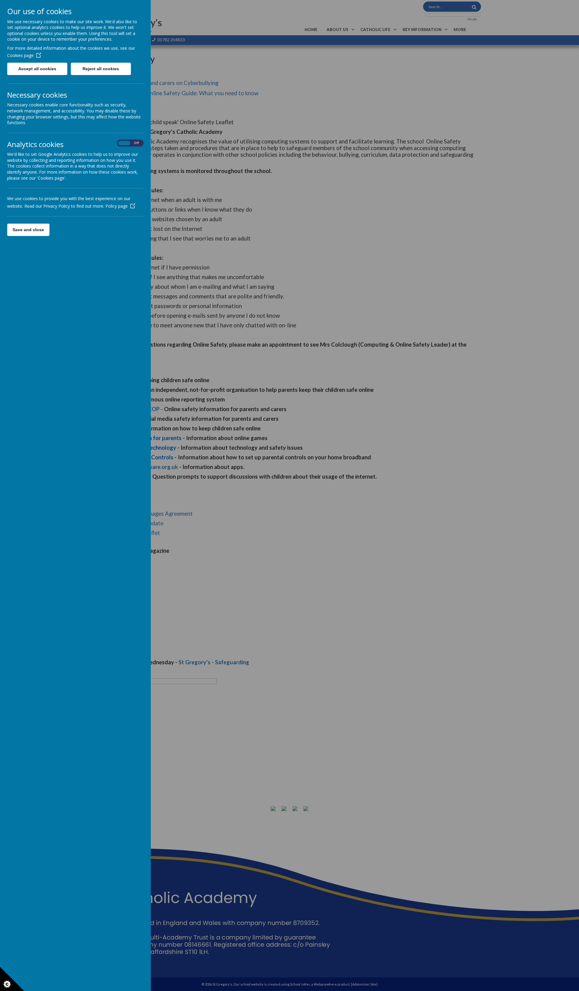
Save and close (28, 229)
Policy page (117, 206)
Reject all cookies (101, 68)
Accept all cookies (37, 68)
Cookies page (20, 55)
